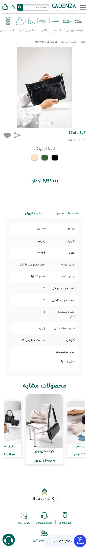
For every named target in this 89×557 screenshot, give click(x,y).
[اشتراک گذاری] (17, 135)
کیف (73, 41)
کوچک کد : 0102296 (46, 41)
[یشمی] (44, 157)
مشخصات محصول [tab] (66, 213)
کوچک (64, 41)
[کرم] (34, 157)
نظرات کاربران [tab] (33, 213)
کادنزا (82, 41)
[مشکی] (54, 157)
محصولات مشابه (44, 385)
